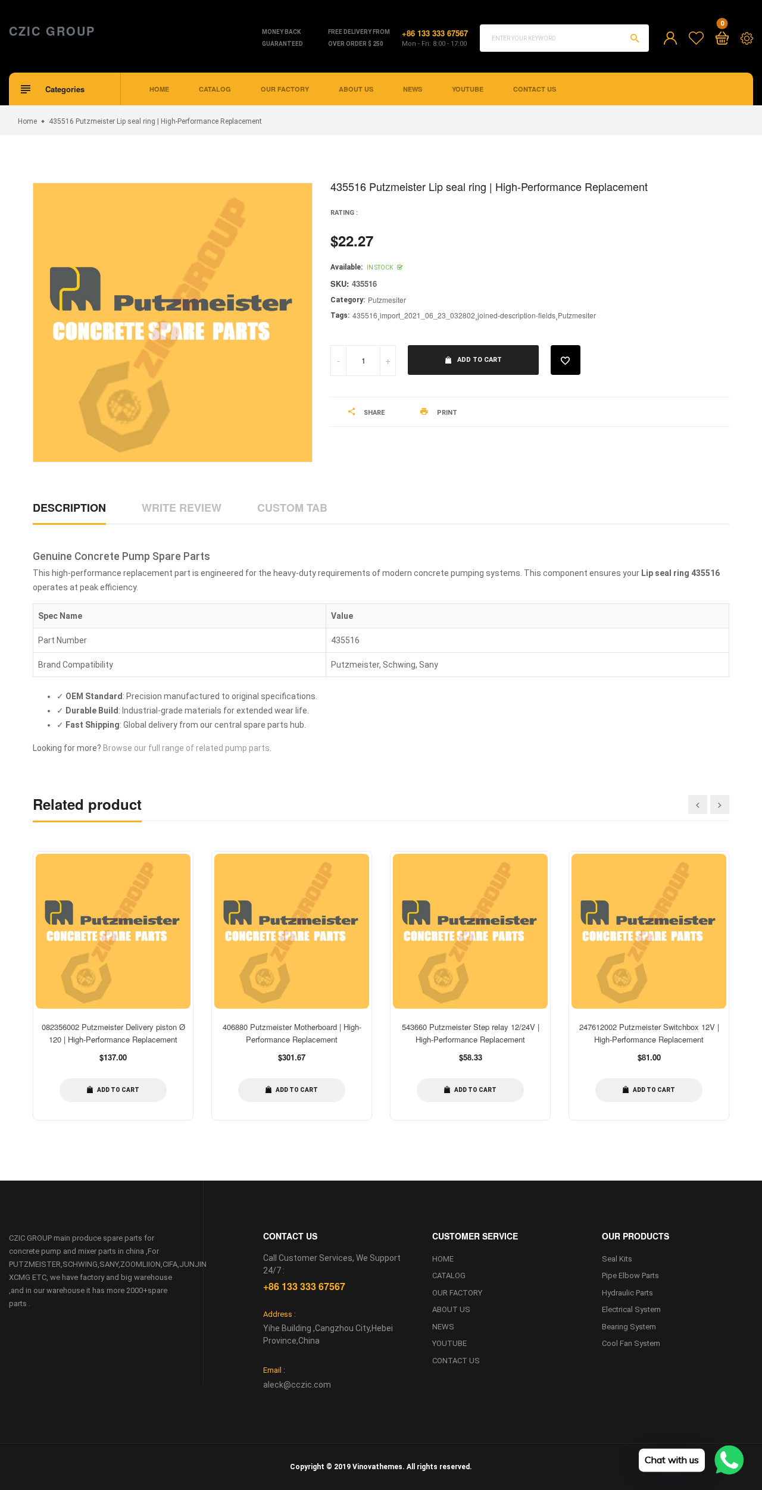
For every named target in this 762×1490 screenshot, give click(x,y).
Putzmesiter (387, 300)
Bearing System (629, 1326)
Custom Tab (292, 507)
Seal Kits (617, 1258)
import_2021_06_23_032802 (427, 315)
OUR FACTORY (285, 88)
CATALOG (215, 88)
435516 (364, 315)
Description (69, 507)
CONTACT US (534, 88)
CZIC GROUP (52, 31)
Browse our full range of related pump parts (186, 748)
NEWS (412, 88)
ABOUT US (356, 88)
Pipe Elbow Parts (630, 1275)
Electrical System (631, 1309)
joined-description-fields (516, 315)
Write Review (181, 507)
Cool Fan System (631, 1343)
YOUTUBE (467, 88)
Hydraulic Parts (627, 1292)
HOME (159, 88)
